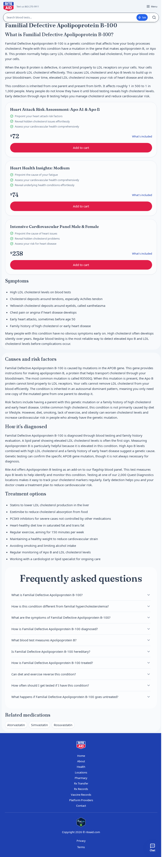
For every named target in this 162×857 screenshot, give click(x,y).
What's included (142, 136)
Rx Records (81, 789)
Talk (144, 17)
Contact (81, 806)
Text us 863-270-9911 (27, 6)
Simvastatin (39, 725)
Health (81, 767)
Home (81, 756)
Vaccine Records (81, 795)
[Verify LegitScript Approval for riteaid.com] (81, 822)
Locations (81, 772)
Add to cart (81, 147)
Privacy (81, 841)
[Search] (154, 17)
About (81, 761)
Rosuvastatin (63, 725)
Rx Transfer (81, 783)
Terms (81, 847)
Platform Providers (81, 800)
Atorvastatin (16, 725)
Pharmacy (81, 778)
